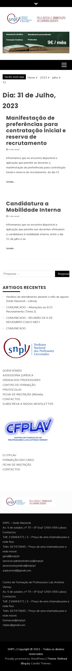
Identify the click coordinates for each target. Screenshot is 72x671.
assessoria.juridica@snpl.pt (19, 565)
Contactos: (9, 532)
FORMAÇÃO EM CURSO (18, 460)
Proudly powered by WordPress (25, 658)
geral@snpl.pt (11, 556)
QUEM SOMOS (12, 370)
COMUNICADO (16, 328)
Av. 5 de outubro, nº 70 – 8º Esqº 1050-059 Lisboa (34, 527)
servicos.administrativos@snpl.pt (23, 561)
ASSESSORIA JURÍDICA (18, 375)
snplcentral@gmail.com (17, 570)
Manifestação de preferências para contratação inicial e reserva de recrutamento (36, 130)
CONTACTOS (11, 399)
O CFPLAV (9, 455)
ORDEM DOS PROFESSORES (22, 380)
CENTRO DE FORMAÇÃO (19, 385)
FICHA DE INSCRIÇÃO (17, 464)
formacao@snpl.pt (14, 620)
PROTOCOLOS (12, 389)
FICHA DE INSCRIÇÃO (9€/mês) (23, 394)
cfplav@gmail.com (14, 625)
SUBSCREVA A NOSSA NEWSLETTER (28, 404)
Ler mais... (10, 181)
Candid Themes (41, 663)
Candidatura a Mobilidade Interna (33, 207)
